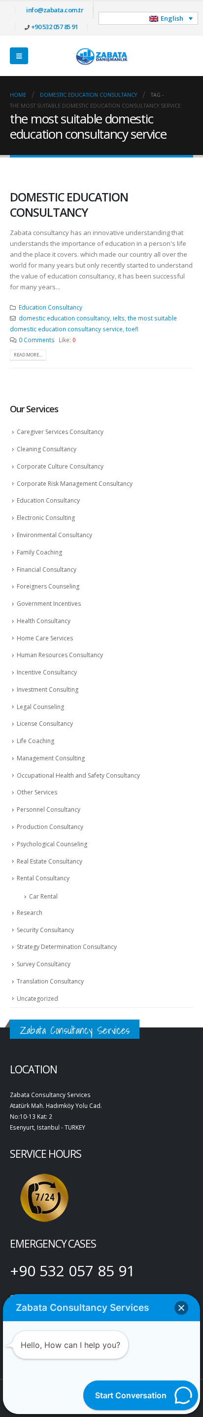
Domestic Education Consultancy (69, 204)
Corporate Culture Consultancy (60, 466)
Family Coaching (39, 552)
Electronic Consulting (46, 517)
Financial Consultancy (46, 569)
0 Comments (37, 340)
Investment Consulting (47, 689)
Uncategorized (37, 998)
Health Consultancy (43, 621)
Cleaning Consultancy (46, 449)
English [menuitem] (172, 18)
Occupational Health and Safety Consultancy (78, 775)
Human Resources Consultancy (60, 655)
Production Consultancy (50, 827)
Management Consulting (51, 758)
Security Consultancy (45, 930)
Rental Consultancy (43, 878)
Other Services (37, 792)
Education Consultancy (50, 307)
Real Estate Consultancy (49, 861)
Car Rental (43, 896)
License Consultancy (45, 723)
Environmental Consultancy (54, 535)
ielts (119, 318)
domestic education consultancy (64, 318)
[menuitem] (148, 18)
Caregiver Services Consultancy (60, 432)
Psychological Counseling (52, 844)
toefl (132, 329)
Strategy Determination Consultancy (67, 947)
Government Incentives (49, 603)
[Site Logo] (101, 55)
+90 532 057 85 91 (54, 26)
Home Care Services (45, 638)
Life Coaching (35, 741)
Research (29, 912)
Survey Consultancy (43, 964)
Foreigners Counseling (48, 586)
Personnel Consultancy (48, 809)
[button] (19, 55)
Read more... (28, 355)
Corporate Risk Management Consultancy (75, 483)
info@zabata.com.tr (54, 9)
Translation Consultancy (50, 981)
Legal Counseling (40, 707)
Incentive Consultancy (47, 672)
